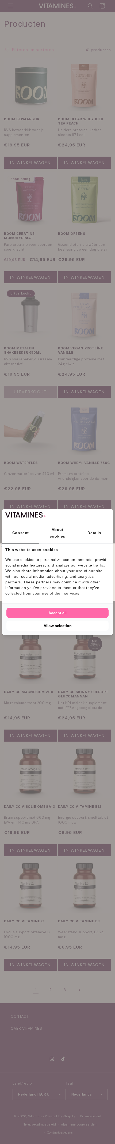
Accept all (57, 613)
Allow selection (58, 626)
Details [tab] (94, 533)
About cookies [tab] (57, 532)
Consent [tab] (20, 533)
